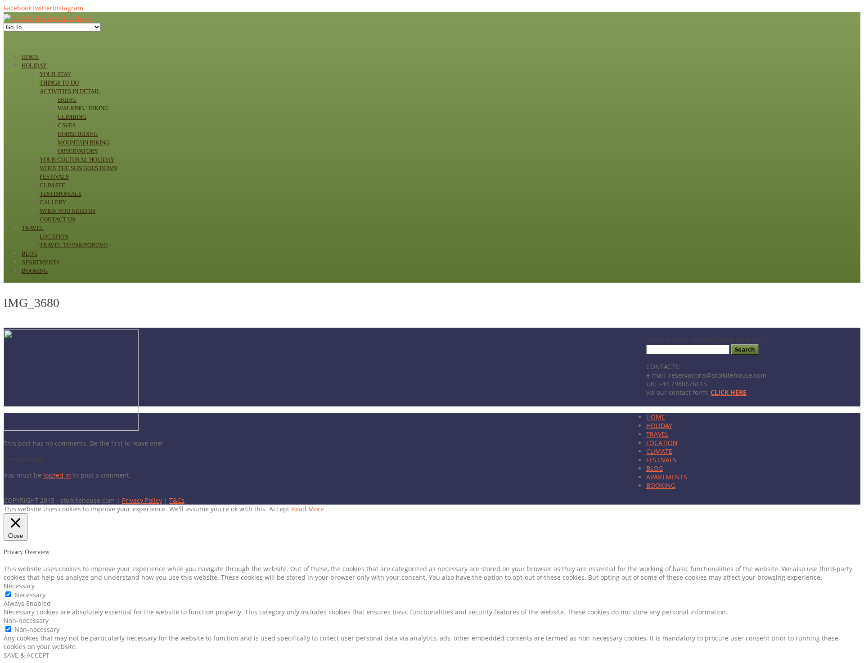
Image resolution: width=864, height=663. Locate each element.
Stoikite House (72, 18)
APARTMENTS (666, 477)
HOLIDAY (659, 425)
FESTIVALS (661, 460)
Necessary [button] (19, 586)
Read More (307, 509)
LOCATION (662, 442)
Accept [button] (279, 509)
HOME (655, 417)
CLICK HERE (729, 392)
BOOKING (660, 485)
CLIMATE (659, 451)
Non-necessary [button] (26, 620)
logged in (57, 475)
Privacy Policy (142, 500)
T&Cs (176, 500)
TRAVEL (657, 434)
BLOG (654, 468)
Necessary (29, 595)
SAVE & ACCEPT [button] (27, 655)
